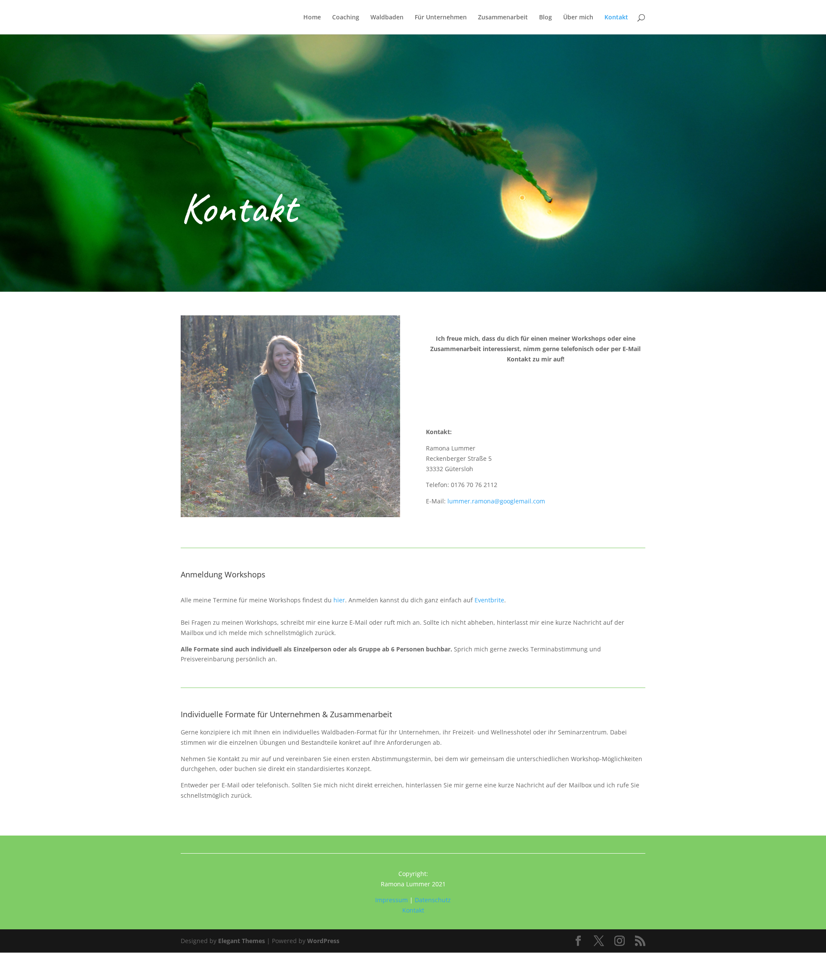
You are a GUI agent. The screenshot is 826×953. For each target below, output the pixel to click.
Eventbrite (489, 600)
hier (338, 600)
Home (312, 17)
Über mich (578, 17)
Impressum (391, 900)
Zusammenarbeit (503, 17)
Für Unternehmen (441, 17)
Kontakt (616, 17)
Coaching (345, 17)
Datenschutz (433, 900)
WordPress (323, 941)
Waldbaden (387, 17)
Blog (545, 17)
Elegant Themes (241, 941)
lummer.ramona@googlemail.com (496, 501)
